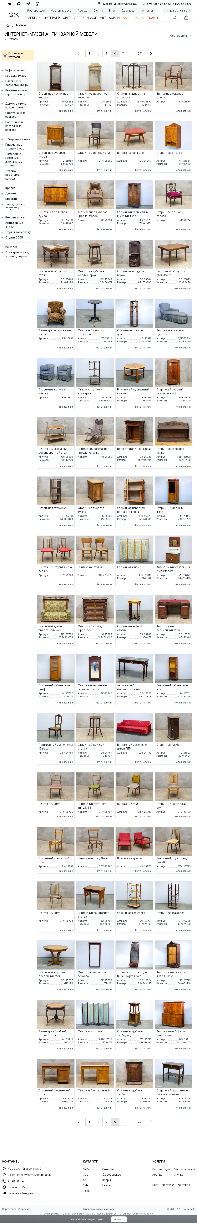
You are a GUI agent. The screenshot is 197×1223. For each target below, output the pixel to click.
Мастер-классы (61, 10)
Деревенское (85, 18)
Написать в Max (17, 1187)
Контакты (146, 10)
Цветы (139, 18)
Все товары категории (15, 55)
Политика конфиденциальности (98, 1209)
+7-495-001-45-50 (176, 10)
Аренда (83, 10)
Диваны (10, 193)
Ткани (152, 18)
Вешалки (11, 246)
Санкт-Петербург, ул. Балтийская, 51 (30, 1174)
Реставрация (36, 10)
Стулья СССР (14, 237)
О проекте (24, 1209)
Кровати (11, 198)
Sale (126, 18)
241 (140, 53)
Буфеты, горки (15, 70)
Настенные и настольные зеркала (14, 125)
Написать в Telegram (20, 1193)
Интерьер (51, 18)
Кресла (10, 188)
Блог (112, 10)
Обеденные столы (17, 139)
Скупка (98, 10)
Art (103, 18)
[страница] (78, 53)
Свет (67, 18)
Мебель (33, 18)
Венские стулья (15, 217)
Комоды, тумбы (15, 75)
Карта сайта (9, 1209)
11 (123, 53)
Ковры (114, 18)
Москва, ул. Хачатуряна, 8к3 (24, 1168)
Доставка (127, 10)
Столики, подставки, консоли (12, 174)
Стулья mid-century (18, 232)
